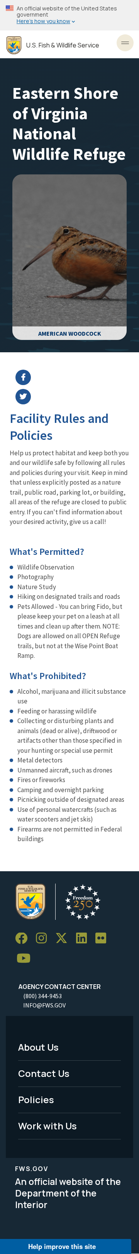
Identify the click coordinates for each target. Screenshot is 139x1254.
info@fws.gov (44, 1005)
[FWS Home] (14, 45)
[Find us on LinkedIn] (84, 939)
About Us (38, 1047)
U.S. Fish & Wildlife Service (62, 45)
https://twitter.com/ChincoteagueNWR (74, 396)
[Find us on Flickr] (103, 939)
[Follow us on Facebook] (24, 939)
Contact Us (44, 1073)
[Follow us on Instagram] (44, 939)
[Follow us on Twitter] (64, 939)
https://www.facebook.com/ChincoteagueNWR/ (74, 377)
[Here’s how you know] (69, 15)
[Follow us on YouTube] (26, 959)
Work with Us (47, 1125)
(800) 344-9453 (42, 996)
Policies (36, 1099)
